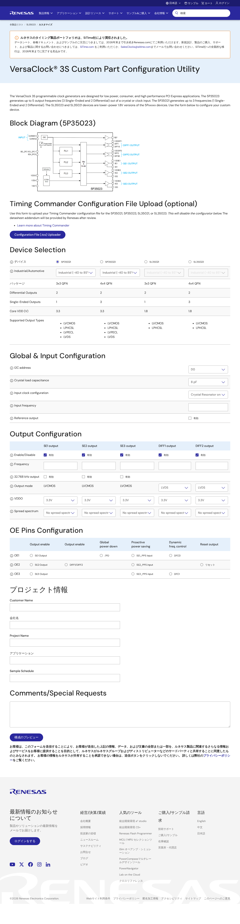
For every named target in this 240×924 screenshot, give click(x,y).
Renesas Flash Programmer (135, 833)
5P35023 (110, 261)
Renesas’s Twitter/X (21, 864)
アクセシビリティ (171, 898)
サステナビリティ (90, 846)
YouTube (12, 864)
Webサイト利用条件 (98, 898)
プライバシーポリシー (126, 898)
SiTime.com (87, 46)
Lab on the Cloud (129, 874)
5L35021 (154, 261)
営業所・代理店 (167, 847)
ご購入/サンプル (168, 835)
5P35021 (66, 261)
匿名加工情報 (150, 898)
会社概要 (85, 821)
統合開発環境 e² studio (132, 821)
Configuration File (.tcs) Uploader (37, 235)
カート (209, 3)
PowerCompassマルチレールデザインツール (135, 860)
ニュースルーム (89, 839)
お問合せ (85, 852)
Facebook (30, 864)
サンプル (193, 3)
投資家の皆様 (88, 833)
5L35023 (31, 24)
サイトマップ (193, 898)
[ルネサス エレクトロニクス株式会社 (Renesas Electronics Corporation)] (22, 13)
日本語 (201, 833)
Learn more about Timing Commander (43, 225)
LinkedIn (48, 864)
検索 (201, 13)
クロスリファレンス (131, 880)
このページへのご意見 (217, 898)
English (201, 821)
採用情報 (85, 827)
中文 (199, 827)
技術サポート (166, 829)
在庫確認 (163, 841)
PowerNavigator (128, 868)
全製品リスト (16, 24)
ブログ (84, 858)
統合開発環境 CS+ (130, 827)
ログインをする (24, 841)
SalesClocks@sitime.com (136, 46)
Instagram (39, 864)
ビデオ (84, 864)
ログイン (224, 3)
